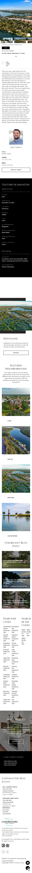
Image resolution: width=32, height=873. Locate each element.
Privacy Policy (19, 863)
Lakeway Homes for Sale (15, 676)
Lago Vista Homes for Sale (6, 659)
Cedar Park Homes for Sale (6, 701)
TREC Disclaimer (7, 836)
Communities (7, 813)
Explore (16, 352)
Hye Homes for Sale (15, 701)
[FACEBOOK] (3, 851)
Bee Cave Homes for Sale (6, 693)
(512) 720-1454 (6, 159)
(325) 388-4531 (7, 800)
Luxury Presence (7, 861)
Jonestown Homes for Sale (6, 676)
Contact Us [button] (16, 741)
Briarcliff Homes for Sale (6, 651)
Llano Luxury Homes (10, 765)
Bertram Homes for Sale (6, 668)
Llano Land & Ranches (10, 763)
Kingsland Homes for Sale (6, 645)
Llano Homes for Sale (10, 761)
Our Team (6, 810)
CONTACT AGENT (16, 169)
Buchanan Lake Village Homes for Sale (15, 684)
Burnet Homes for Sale (15, 645)
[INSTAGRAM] (7, 851)
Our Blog (5, 811)
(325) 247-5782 (7, 789)
